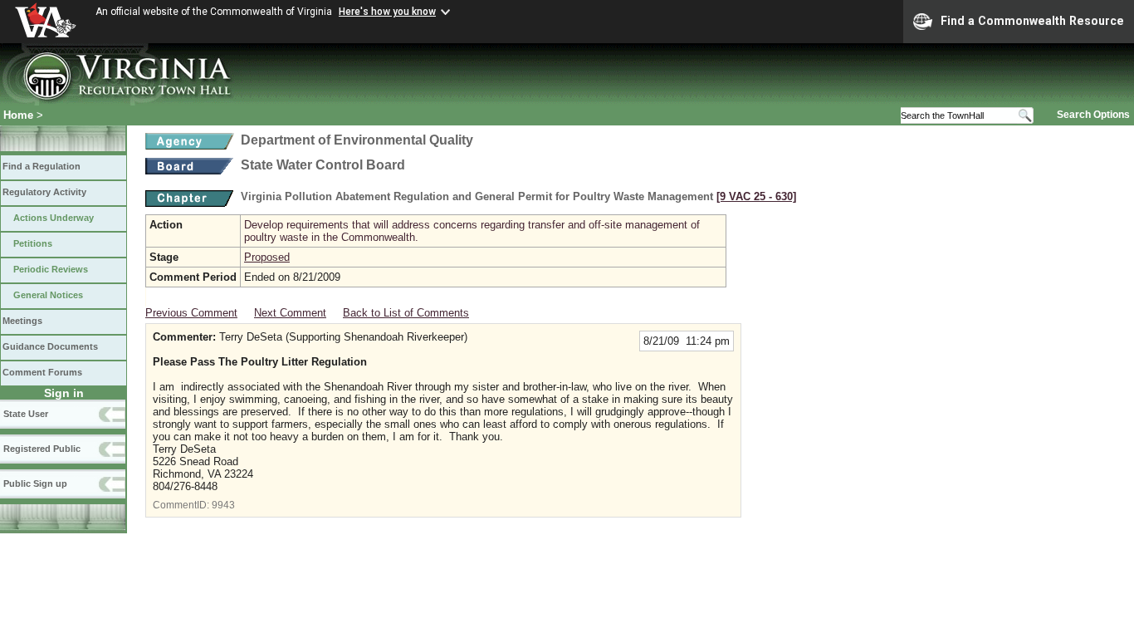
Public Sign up (35, 483)
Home (18, 115)
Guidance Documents (50, 346)
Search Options (1093, 115)
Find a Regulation (41, 166)
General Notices (48, 295)
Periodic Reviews (50, 269)
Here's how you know (387, 11)
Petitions (32, 243)
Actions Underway (53, 218)
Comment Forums (42, 372)
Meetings (22, 321)
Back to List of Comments (406, 313)
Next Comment (290, 313)
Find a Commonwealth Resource (1032, 20)
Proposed (267, 257)
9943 (223, 505)
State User (25, 414)
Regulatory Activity (44, 192)
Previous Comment (191, 313)
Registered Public (42, 449)
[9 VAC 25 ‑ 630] (756, 196)
